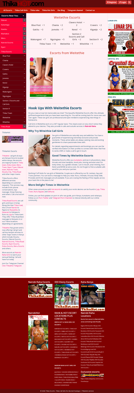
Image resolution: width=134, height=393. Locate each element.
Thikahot (5, 156)
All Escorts (7, 10)
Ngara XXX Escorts (86, 326)
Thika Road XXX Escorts (93, 341)
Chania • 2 (57, 25)
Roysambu (14, 210)
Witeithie (6, 122)
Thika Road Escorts (9, 200)
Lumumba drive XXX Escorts (89, 336)
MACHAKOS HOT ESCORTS (63, 339)
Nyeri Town (12, 167)
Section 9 (6, 108)
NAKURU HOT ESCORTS (62, 347)
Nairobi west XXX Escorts (94, 328)
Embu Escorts (7, 246)
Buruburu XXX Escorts (88, 331)
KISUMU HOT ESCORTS (69, 344)
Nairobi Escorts (7, 42)
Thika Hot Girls (48, 10)
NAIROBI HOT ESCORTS (62, 329)
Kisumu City (6, 172)
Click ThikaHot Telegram (12, 266)
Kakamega (5, 25)
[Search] (129, 2)
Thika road (18, 205)
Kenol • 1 (76, 29)
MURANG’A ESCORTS (61, 357)
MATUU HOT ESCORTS (68, 336)
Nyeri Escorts (14, 244)
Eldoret (4, 20)
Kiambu (4, 29)
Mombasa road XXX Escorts (89, 344)
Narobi (14, 207)
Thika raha (34, 10)
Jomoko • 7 (57, 29)
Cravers (6, 69)
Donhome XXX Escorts (88, 362)
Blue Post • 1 (38, 25)
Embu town (11, 165)
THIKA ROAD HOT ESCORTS (70, 352)
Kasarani (5, 212)
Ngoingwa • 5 (57, 39)
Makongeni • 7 (38, 39)
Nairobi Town (12, 169)
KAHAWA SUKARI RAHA (62, 385)
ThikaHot (6, 228)
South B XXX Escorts (92, 352)
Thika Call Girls (21, 10)
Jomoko (6, 78)
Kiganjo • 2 (96, 29)
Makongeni (7, 92)
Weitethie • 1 (67, 44)
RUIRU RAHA (58, 377)
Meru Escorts (19, 246)
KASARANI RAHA (60, 375)
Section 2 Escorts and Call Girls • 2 (76, 37)
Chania (5, 60)
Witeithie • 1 (86, 44)
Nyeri (3, 47)
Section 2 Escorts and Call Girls (11, 102)
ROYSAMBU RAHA (71, 375)
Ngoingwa (7, 96)
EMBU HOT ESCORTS (68, 331)
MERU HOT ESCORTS (61, 334)
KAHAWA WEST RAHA (70, 382)
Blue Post (6, 56)
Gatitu (5, 74)
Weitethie (6, 117)
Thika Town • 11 (47, 44)
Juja (10, 214)
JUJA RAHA (58, 372)
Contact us (90, 10)
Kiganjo (6, 87)
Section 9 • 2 (96, 39)
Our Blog (61, 10)
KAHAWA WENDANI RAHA (70, 372)
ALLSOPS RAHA (60, 380)
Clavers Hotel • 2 (76, 24)
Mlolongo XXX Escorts (87, 347)
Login (123, 2)
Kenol (5, 83)
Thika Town (7, 113)
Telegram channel (75, 10)
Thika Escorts (6, 51)
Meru (3, 38)
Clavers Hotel (8, 65)
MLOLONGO (58, 382)
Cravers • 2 (96, 25)
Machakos (5, 34)
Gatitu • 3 (38, 29)
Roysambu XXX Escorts (93, 334)
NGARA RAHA (70, 380)
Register (112, 2)
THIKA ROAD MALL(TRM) (70, 377)
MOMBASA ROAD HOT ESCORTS (65, 355)
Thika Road (5, 127)
